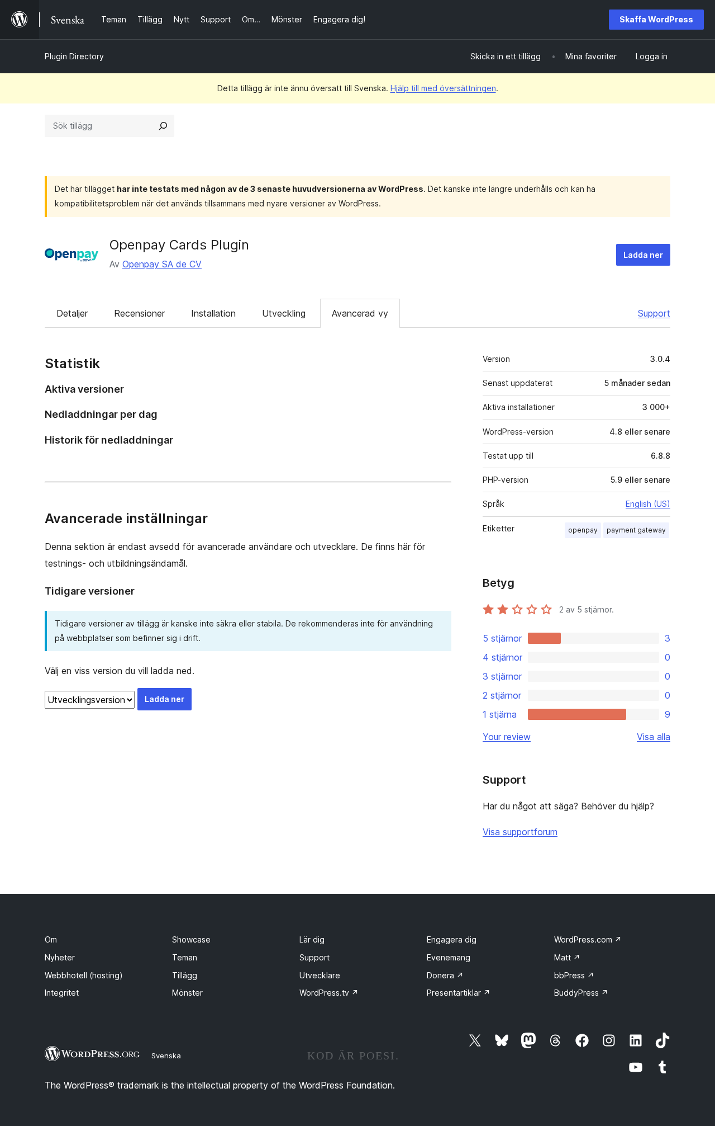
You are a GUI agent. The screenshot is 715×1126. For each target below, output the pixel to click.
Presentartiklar (458, 992)
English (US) (648, 503)
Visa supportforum (520, 831)
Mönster (187, 992)
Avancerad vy (360, 313)
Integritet (62, 992)
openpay (583, 530)
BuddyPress (581, 992)
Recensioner (139, 313)
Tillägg (184, 975)
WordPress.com (588, 939)
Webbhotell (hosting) (84, 975)
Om (51, 939)
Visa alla (653, 736)
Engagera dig (451, 939)
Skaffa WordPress (656, 19)
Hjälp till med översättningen (443, 88)
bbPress (574, 975)
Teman (184, 957)
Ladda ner (643, 255)
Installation (213, 313)
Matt (567, 957)
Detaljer (72, 313)
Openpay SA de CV (162, 264)
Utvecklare (319, 975)
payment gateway (636, 530)
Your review (507, 736)
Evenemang (448, 957)
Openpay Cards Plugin (179, 245)
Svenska (166, 1055)
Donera (445, 975)
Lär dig (312, 939)
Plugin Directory (74, 56)
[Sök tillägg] (163, 126)
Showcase (191, 939)
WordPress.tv (329, 992)
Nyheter (60, 957)
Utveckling (284, 313)
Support (654, 313)
